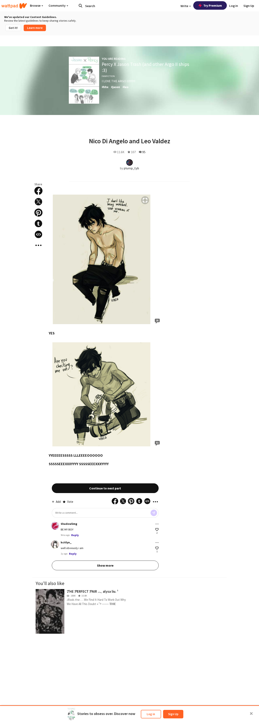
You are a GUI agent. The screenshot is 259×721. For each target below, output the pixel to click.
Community (57, 5)
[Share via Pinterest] (38, 213)
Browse (35, 5)
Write (184, 6)
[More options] (157, 524)
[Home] (14, 5)
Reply (75, 535)
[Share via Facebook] (38, 191)
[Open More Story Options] (38, 245)
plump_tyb (131, 168)
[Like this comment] (157, 529)
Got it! (13, 28)
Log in (151, 714)
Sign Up (173, 714)
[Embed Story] (38, 234)
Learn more (34, 28)
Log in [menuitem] (233, 6)
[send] (154, 513)
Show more (105, 565)
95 (143, 152)
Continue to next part (105, 488)
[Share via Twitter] (38, 202)
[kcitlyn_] (55, 544)
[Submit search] (80, 5)
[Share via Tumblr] (38, 223)
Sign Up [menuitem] (248, 6)
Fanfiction (108, 76)
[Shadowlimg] (55, 526)
